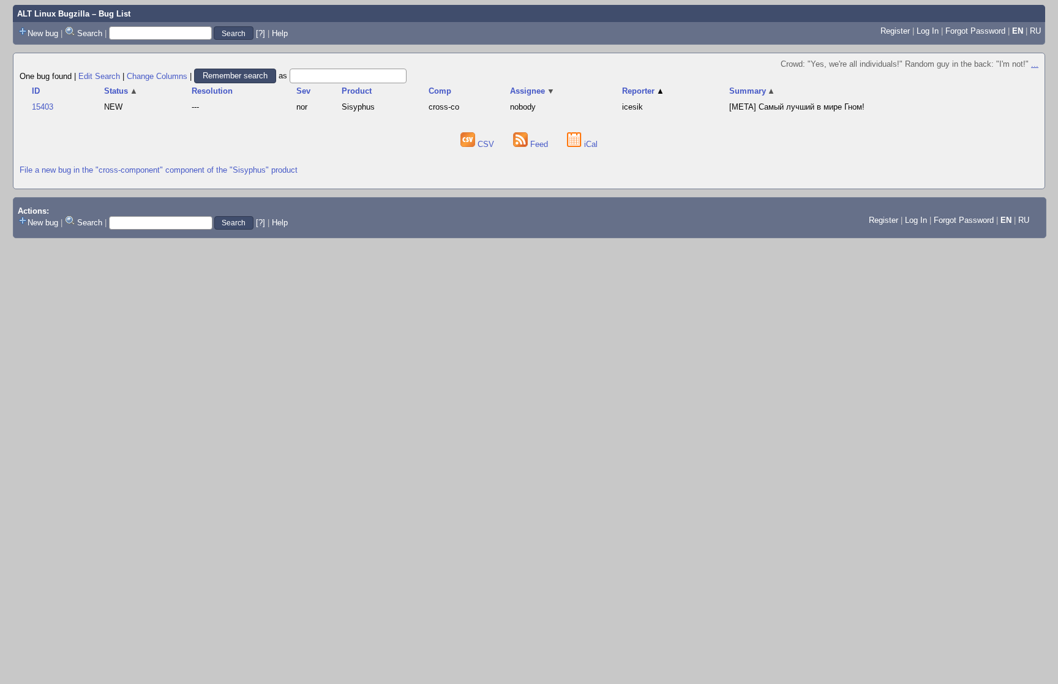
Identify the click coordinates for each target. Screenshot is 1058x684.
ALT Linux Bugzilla (53, 13)
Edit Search (99, 75)
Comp (440, 91)
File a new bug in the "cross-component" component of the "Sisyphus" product (159, 170)
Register (895, 31)
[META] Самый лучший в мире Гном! (797, 106)
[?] (260, 33)
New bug (43, 33)
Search (89, 33)
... (1034, 64)
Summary (752, 91)
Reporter (643, 91)
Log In (928, 31)
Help (280, 33)
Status (121, 91)
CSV (486, 144)
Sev (303, 91)
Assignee (532, 91)
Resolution (212, 91)
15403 (42, 106)
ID (36, 91)
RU (1035, 31)
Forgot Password (975, 31)
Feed (539, 144)
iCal (590, 144)
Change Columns (157, 75)
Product (357, 91)
